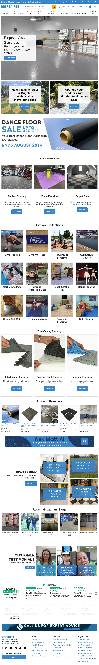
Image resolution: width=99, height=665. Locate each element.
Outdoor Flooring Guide (86, 653)
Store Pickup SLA (59, 642)
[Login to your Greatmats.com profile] (90, 6)
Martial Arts (29, 12)
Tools (96, 2)
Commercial (75, 13)
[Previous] (3, 526)
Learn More (30, 484)
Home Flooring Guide (85, 650)
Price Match (57, 653)
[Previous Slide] (3, 418)
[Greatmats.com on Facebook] (2, 648)
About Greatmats (38, 642)
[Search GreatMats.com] (54, 7)
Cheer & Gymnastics (51, 12)
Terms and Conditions (60, 656)
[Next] (95, 526)
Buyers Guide (66, 2)
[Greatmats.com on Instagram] (6, 648)
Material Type (93, 12)
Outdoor (84, 13)
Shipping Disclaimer (60, 639)
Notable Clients (37, 645)
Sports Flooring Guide (85, 656)
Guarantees (57, 648)
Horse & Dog (38, 12)
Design (57, 2)
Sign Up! (13, 657)
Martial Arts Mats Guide (85, 648)
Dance (22, 13)
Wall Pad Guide (83, 661)
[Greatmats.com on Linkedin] (25, 648)
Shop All (5, 13)
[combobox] (38, 7)
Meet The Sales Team (39, 650)
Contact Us (36, 639)
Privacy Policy (58, 650)
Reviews (90, 2)
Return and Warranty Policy (62, 645)
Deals (84, 2)
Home (68, 13)
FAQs (34, 648)
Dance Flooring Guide (85, 642)
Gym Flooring (13, 12)
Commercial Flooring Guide (87, 658)
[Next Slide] (95, 418)
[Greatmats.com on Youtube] (11, 648)
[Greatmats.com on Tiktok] (20, 648)
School (61, 13)
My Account (36, 653)
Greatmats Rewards (39, 656)
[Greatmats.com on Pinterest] (16, 648)
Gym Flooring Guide (84, 645)
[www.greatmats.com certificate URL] (49, 617)
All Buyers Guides (84, 639)
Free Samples (76, 2)
